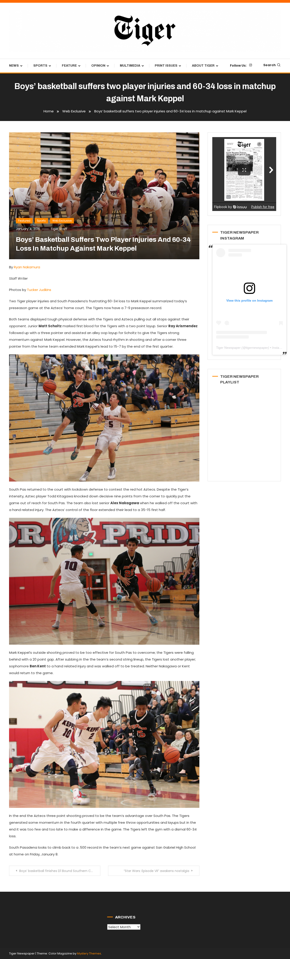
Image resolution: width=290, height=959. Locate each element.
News (14, 65)
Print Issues (166, 65)
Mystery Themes (89, 953)
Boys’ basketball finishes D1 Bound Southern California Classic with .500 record (59, 871)
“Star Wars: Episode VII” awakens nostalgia (156, 871)
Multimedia (130, 65)
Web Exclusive (62, 221)
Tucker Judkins (39, 289)
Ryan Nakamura (27, 267)
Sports (40, 65)
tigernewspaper (257, 347)
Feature (69, 65)
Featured (24, 221)
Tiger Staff (59, 229)
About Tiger (203, 65)
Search (269, 65)
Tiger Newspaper (228, 347)
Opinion (98, 65)
